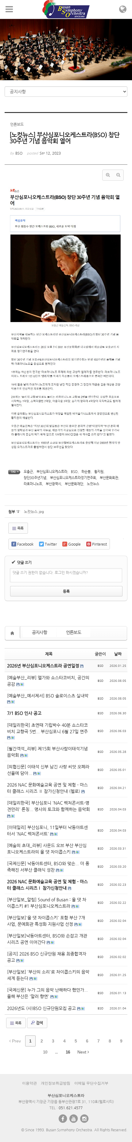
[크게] (108, 175)
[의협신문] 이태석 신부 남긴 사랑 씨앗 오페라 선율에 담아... (48, 770)
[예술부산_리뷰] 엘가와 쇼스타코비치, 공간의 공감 (48, 680)
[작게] (118, 175)
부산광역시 (53, 484)
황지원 (98, 472)
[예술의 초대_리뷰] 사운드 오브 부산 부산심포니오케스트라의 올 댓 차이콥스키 (47, 848)
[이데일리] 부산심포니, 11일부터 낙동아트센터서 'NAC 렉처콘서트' (47, 830)
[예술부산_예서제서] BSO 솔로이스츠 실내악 (47, 695)
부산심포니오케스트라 (52, 472)
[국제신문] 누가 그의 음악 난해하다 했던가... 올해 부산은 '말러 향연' (47, 993)
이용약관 (29, 1083)
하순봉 (86, 472)
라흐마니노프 (33, 484)
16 (68, 1052)
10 (45, 1052)
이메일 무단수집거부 (91, 1083)
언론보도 (73, 632)
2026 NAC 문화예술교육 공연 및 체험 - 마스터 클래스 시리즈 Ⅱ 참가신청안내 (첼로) (47, 788)
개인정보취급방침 (55, 1083)
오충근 (28, 472)
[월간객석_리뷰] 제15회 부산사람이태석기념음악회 (47, 751)
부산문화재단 (74, 484)
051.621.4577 (71, 1108)
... (56, 1052)
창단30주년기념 (35, 478)
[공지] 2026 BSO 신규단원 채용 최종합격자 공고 (46, 957)
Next (82, 1052)
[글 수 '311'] (13, 633)
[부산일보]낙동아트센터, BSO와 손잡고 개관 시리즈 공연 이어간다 (47, 939)
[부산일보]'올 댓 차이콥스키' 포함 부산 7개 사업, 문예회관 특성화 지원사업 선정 (46, 920)
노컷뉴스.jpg (34, 511)
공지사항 (39, 632)
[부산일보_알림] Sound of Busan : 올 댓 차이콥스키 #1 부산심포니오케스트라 (46, 902)
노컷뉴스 (93, 484)
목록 (20, 528)
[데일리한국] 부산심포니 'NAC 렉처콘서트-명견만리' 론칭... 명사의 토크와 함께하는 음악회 (48, 806)
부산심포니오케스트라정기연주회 (73, 478)
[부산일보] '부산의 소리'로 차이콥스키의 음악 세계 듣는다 (48, 975)
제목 (48, 654)
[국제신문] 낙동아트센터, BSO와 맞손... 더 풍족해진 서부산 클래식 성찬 (48, 866)
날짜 (118, 654)
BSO (74, 472)
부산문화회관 (109, 478)
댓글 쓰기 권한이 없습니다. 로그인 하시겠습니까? (50, 572)
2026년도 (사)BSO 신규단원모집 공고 (42, 1008)
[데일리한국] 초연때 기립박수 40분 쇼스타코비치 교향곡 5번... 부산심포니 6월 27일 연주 (47, 728)
